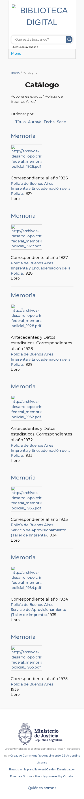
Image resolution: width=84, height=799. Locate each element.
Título (20, 122)
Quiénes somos (42, 788)
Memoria (23, 136)
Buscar (69, 39)
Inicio (15, 73)
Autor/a (34, 122)
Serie (61, 122)
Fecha (49, 122)
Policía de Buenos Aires (32, 183)
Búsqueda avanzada (25, 46)
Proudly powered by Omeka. (54, 776)
